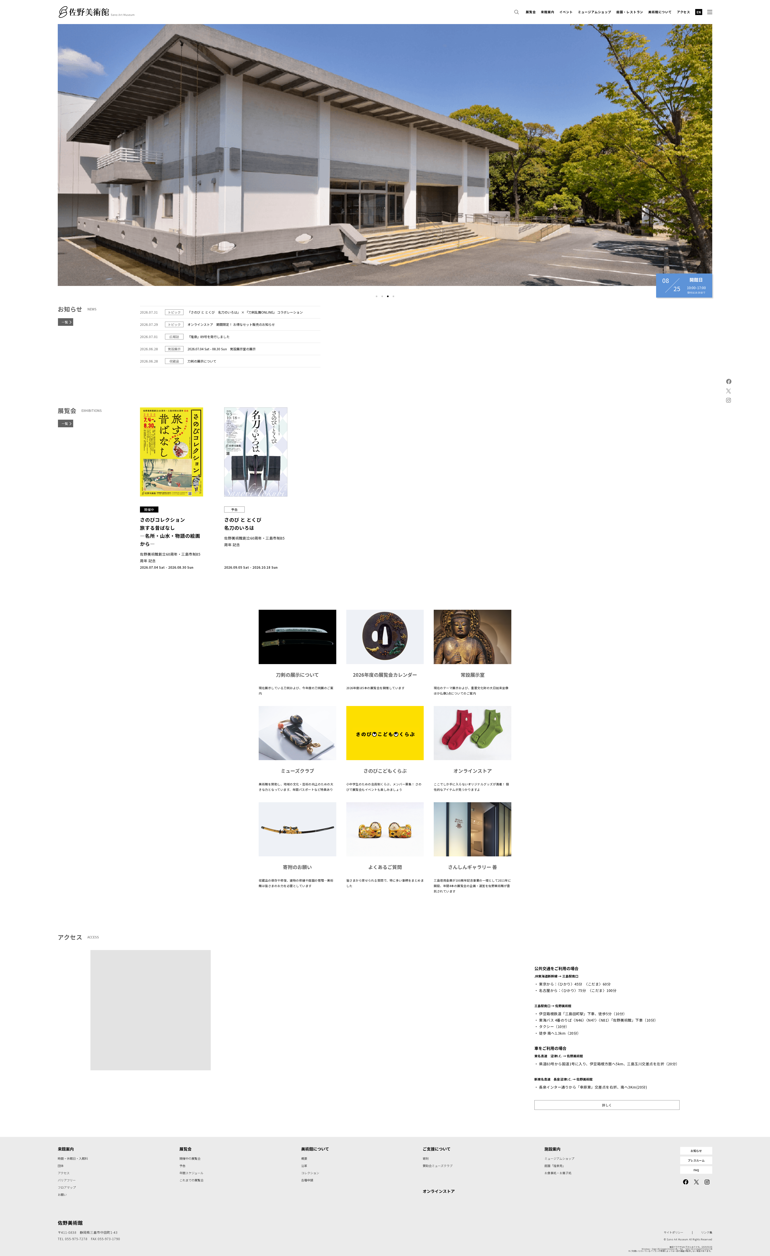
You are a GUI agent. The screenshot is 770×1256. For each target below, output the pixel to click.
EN (699, 12)
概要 (304, 1158)
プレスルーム (696, 1160)
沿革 (304, 1165)
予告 (182, 1165)
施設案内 (552, 1149)
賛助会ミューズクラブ (438, 1165)
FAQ (696, 1170)
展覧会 (531, 12)
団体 (61, 1165)
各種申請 (307, 1180)
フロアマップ (67, 1187)
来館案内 (547, 12)
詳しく (607, 1105)
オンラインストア (439, 1191)
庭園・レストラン (629, 12)
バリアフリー (67, 1180)
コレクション (310, 1172)
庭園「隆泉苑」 (554, 1165)
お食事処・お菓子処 (557, 1172)
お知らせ (696, 1151)
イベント (566, 12)
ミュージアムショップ (594, 12)
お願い (62, 1194)
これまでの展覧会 (191, 1180)
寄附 (426, 1158)
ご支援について (437, 1149)
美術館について (660, 12)
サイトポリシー (673, 1232)
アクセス (683, 12)
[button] (376, 296)
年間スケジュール (191, 1172)
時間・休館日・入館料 (73, 1158)
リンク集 (706, 1232)
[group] (385, 155)
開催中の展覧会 (190, 1158)
